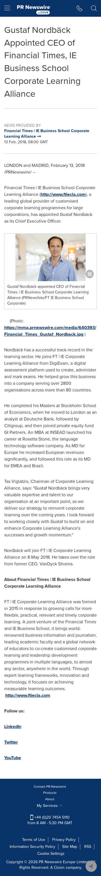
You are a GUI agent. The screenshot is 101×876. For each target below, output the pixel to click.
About (49, 799)
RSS (87, 847)
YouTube (12, 758)
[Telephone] (79, 8)
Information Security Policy (32, 847)
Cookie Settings (51, 853)
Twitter (11, 742)
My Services (48, 806)
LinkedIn (12, 726)
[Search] (94, 8)
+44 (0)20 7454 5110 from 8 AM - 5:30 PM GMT (49, 820)
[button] (50, 257)
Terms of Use (33, 840)
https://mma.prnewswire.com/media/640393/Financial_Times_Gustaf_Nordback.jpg (50, 330)
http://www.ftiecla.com (63, 194)
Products (50, 792)
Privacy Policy (64, 840)
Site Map (69, 847)
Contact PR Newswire (50, 786)
